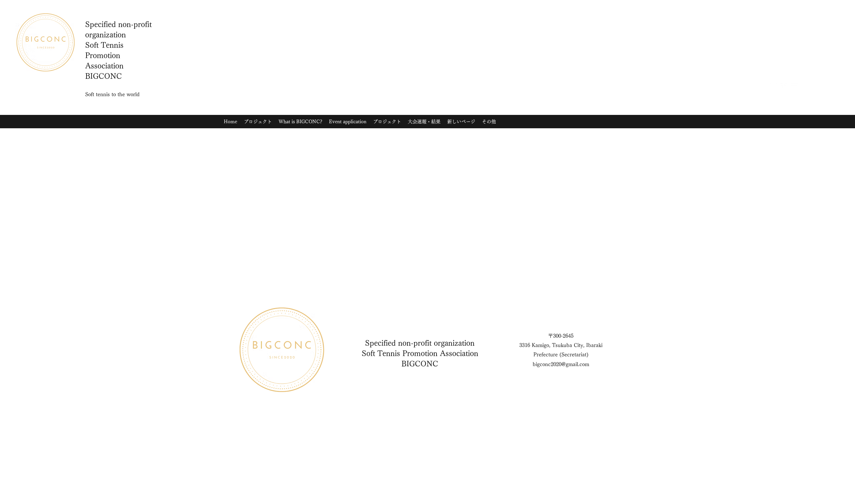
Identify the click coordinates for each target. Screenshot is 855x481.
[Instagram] (774, 86)
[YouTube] (794, 86)
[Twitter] (784, 86)
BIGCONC (419, 363)
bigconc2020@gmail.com (561, 364)
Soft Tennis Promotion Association (420, 353)
